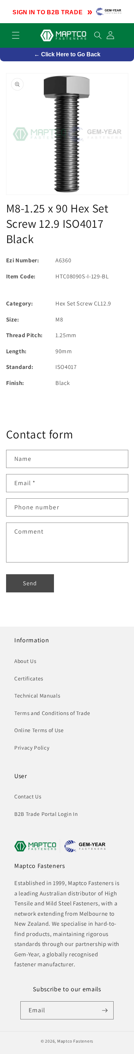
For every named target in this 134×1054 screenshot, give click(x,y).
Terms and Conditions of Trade (52, 712)
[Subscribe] (104, 1010)
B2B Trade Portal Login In (46, 813)
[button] (15, 35)
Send (30, 583)
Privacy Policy (31, 747)
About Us (25, 660)
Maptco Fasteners (75, 1041)
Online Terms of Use (39, 730)
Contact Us (27, 796)
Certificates (28, 678)
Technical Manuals (37, 695)
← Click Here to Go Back (67, 54)
